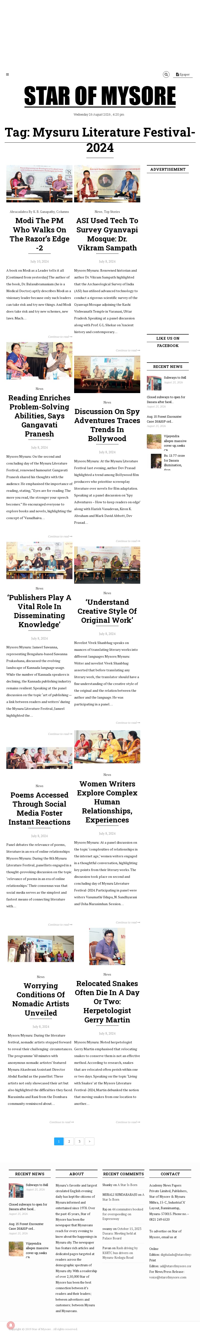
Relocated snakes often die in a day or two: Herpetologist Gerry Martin (107, 1001)
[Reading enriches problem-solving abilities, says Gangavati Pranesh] (39, 378)
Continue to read (59, 336)
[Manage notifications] (11, 1325)
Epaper (184, 74)
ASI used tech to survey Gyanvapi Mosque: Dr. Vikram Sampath (107, 234)
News (98, 211)
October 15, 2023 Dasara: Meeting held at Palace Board (121, 1233)
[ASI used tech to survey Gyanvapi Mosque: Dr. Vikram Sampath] (107, 201)
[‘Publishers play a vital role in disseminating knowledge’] (39, 578)
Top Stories (112, 211)
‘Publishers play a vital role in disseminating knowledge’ (39, 611)
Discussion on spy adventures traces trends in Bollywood (107, 424)
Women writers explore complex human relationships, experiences (107, 802)
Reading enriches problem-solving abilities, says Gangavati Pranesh (39, 416)
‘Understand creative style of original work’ (107, 611)
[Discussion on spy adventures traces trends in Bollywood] (107, 392)
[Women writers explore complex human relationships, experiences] (107, 764)
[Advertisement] (100, 34)
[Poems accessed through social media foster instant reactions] (39, 775)
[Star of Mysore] (100, 102)
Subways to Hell (175, 377)
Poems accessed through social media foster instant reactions (39, 808)
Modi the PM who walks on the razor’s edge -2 (40, 234)
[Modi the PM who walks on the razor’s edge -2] (39, 201)
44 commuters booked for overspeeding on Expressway (122, 1214)
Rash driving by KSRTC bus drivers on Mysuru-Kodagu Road (120, 1253)
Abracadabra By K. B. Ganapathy (32, 211)
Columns (62, 211)
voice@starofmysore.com (167, 1277)
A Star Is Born (127, 1185)
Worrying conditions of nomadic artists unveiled (40, 999)
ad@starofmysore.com (176, 1266)
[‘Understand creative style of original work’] (107, 582)
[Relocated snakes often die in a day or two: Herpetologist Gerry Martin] (107, 964)
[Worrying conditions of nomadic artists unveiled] (41, 966)
